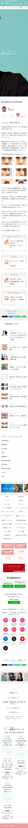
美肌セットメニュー (21, 516)
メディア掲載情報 (7, 508)
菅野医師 (4, 444)
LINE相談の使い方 (7, 539)
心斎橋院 (7, 736)
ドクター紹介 (7, 504)
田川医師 (4, 449)
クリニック (7, 500)
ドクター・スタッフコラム (21, 508)
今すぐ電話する (8, 753)
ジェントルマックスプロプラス (7, 515)
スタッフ (4, 472)
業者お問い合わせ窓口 (21, 535)
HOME (6, 496)
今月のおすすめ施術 (7, 524)
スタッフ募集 (21, 531)
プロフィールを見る (9, 116)
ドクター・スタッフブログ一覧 (11, 437)
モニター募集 (7, 531)
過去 (2, 476)
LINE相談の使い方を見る (13, 596)
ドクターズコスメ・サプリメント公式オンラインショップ (14, 717)
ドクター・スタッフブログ (6, 511)
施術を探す (21, 496)
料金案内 (21, 500)
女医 (2, 452)
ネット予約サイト (13, 698)
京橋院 (20, 736)
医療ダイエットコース (7, 520)
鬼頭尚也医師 (5, 468)
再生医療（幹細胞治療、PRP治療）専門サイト (14, 703)
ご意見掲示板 (7, 535)
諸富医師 (4, 456)
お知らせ (21, 511)
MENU (25, 4)
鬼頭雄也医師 (5, 460)
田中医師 (4, 464)
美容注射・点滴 (7, 527)
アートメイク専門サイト (13, 708)
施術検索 (20, 4)
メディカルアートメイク (21, 524)
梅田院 (7, 783)
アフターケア (21, 504)
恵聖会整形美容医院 (21, 520)
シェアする (11, 316)
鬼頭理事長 (5, 441)
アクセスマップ (8, 748)
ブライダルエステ (21, 527)
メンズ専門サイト (13, 712)
